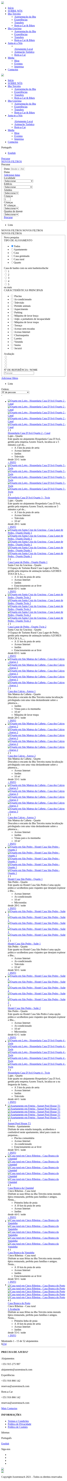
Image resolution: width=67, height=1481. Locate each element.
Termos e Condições (18, 1421)
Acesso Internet (22, 332)
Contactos (13, 69)
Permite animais (22, 306)
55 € (16, 1332)
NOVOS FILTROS (11, 161)
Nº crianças (10, 205)
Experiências (20, 19)
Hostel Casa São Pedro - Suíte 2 (24, 1008)
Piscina (18, 296)
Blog (16, 60)
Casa (16, 252)
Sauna (17, 345)
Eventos (18, 63)
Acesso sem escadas (24, 328)
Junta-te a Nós (15, 43)
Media (11, 57)
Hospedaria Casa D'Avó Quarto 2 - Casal (29, 433)
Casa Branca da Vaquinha (21, 1252)
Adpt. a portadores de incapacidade (32, 319)
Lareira (18, 338)
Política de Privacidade (19, 1424)
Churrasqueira (21, 335)
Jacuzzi (18, 348)
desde (11, 459)
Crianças (8, 196)
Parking (18, 312)
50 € (16, 970)
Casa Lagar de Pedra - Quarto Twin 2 (27, 626)
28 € (16, 524)
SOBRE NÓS (15, 10)
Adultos (8, 190)
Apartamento (20, 249)
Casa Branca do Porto (19, 1303)
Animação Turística (24, 52)
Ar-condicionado (23, 299)
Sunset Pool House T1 (19, 1123)
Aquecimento (21, 309)
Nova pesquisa (11, 237)
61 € (16, 1034)
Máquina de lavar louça (26, 315)
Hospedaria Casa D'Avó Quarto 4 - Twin (29, 1072)
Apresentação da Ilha (25, 16)
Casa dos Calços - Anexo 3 (22, 817)
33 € (16, 459)
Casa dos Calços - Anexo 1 (22, 691)
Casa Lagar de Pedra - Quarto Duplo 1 (27, 562)
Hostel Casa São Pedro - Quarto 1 (25, 879)
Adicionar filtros (9, 378)
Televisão (19, 302)
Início (11, 8)
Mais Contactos (9, 1408)
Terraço (18, 325)
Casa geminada (21, 256)
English (12, 153)
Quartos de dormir (13, 211)
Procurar (5, 158)
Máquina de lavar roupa (26, 322)
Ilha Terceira (14, 13)
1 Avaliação (14, 1309)
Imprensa (19, 66)
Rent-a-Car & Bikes (24, 25)
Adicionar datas (12, 175)
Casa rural (19, 259)
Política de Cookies (18, 1427)
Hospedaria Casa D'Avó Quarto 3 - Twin (29, 497)
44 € (16, 1099)
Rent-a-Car (20, 54)
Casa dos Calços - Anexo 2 (22, 755)
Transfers (19, 22)
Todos (17, 246)
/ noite (23, 459)
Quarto (17, 262)
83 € (16, 588)
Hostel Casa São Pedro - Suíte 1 (24, 943)
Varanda (18, 341)
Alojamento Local (23, 49)
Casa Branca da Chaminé (21, 1188)
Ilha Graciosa (14, 28)
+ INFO (12, 462)
